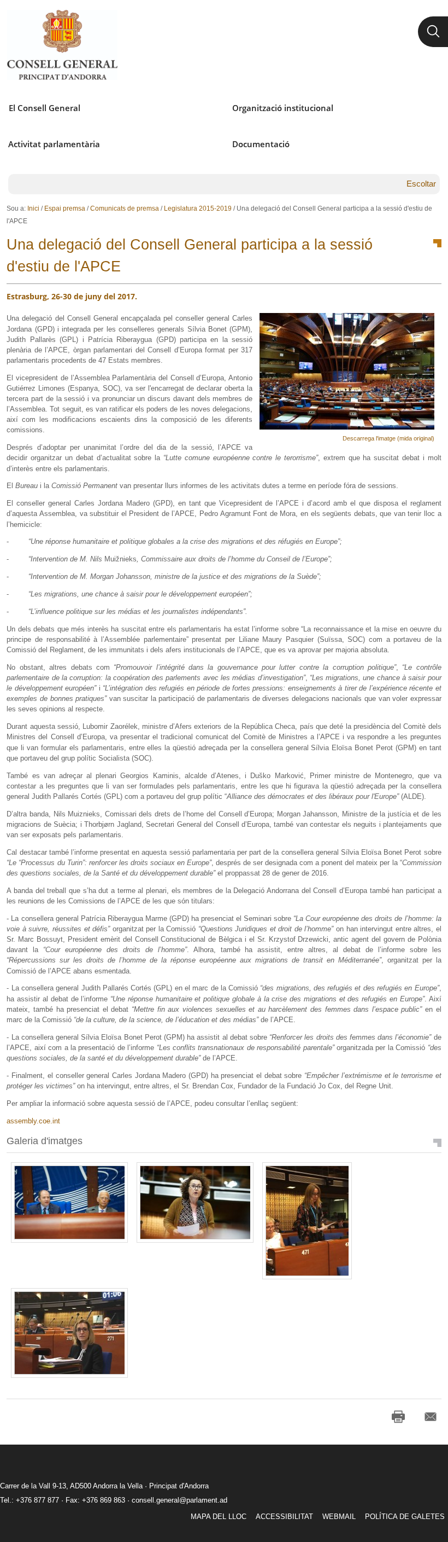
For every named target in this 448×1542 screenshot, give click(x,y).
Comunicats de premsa (124, 208)
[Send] (430, 1417)
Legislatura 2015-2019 (198, 208)
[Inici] (62, 45)
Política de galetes (405, 1516)
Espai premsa (64, 208)
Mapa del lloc (218, 1516)
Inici (33, 208)
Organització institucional (282, 107)
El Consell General (44, 107)
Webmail (339, 1516)
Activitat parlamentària (54, 143)
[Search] (433, 31)
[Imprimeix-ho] (398, 1417)
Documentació (261, 143)
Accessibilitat (284, 1516)
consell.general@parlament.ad (179, 1500)
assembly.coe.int (33, 1121)
